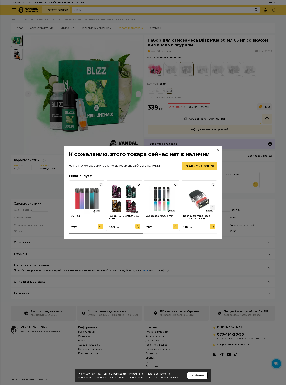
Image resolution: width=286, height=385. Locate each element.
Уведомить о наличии (199, 165)
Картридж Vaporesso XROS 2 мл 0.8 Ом (196, 217)
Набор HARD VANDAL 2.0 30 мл (123, 217)
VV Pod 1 (76, 215)
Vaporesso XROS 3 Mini (160, 215)
